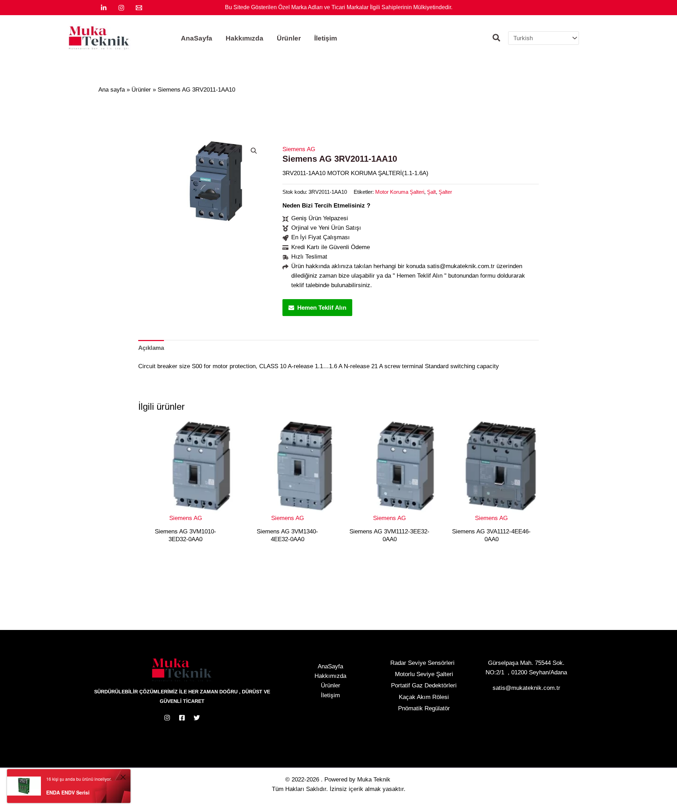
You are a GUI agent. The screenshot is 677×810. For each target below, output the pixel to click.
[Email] (139, 7)
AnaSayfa (330, 666)
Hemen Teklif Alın (321, 307)
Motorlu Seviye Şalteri (424, 674)
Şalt (431, 192)
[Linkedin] (103, 7)
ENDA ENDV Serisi (68, 792)
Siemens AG (298, 149)
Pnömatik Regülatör (424, 708)
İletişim (330, 695)
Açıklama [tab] (151, 348)
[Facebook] (182, 718)
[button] (497, 39)
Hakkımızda (330, 676)
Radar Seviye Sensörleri (422, 663)
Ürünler (330, 685)
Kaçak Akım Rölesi (424, 697)
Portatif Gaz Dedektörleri (424, 685)
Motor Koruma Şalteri (399, 192)
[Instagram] (121, 7)
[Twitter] (197, 718)
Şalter (445, 192)
